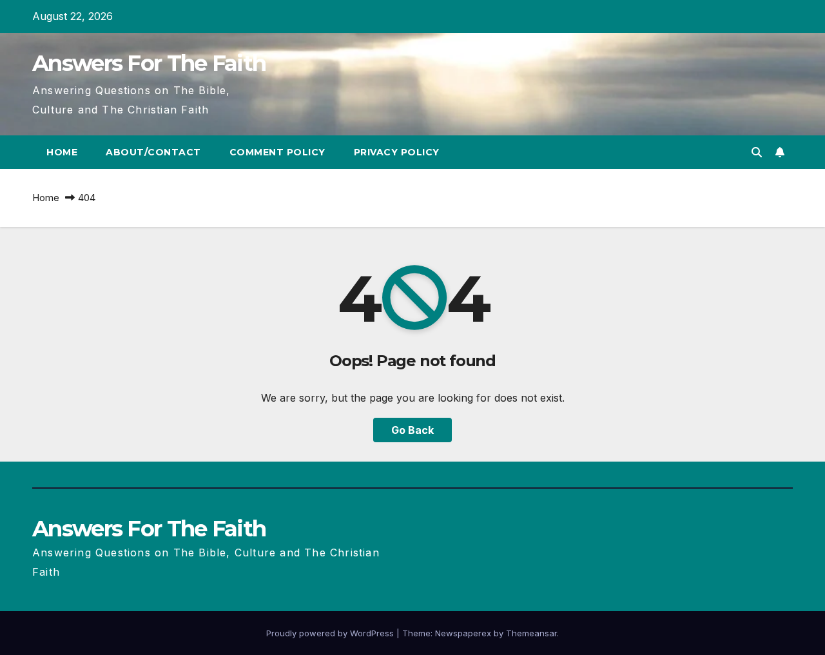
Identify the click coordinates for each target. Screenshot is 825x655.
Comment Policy (277, 152)
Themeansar (531, 633)
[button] (757, 152)
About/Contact (153, 152)
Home (61, 152)
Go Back (412, 430)
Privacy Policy (397, 152)
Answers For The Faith (149, 63)
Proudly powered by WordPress (331, 633)
